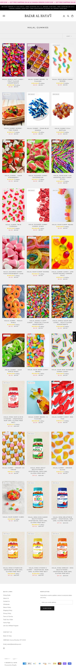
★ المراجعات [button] (74, 336)
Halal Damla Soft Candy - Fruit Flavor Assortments (13, 81)
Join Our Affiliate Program (10, 626)
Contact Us (6, 601)
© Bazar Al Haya (11, 662)
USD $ (6, 658)
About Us (6, 598)
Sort (69, 36)
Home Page (6, 622)
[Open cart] (72, 16)
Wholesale (6, 604)
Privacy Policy (7, 613)
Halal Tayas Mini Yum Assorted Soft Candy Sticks (62, 177)
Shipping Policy (7, 610)
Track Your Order (8, 619)
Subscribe (47, 608)
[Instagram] (4, 648)
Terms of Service (8, 616)
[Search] (68, 16)
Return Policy (7, 607)
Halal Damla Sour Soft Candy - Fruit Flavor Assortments (62, 322)
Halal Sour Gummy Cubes (13, 517)
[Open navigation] (4, 16)
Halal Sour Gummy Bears (62, 224)
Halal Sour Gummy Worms (38, 271)
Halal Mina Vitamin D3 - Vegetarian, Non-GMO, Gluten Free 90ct (13, 569)
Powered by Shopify (10, 665)
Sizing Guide (6, 595)
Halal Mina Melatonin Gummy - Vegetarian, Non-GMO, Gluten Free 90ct (63, 518)
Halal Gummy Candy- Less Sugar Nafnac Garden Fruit (62, 273)
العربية (14, 658)
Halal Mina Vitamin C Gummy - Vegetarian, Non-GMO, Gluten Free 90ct (38, 569)
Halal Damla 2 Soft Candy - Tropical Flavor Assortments (38, 322)
